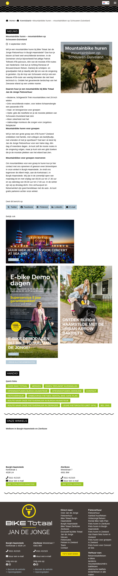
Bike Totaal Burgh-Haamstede (21, 484)
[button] (12, 207)
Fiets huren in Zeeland (98, 532)
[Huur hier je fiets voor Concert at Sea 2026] (40, 241)
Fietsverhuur (66, 516)
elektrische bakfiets (97, 569)
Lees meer (13, 259)
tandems (92, 561)
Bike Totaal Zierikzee (72, 484)
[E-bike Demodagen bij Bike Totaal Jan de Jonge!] (32, 312)
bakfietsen (93, 566)
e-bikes (91, 558)
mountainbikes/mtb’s (97, 564)
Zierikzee (65, 529)
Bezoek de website (16, 569)
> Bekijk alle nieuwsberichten (21, 362)
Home (12, 21)
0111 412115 (14, 478)
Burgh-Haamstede (69, 524)
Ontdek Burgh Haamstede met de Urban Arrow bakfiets (83, 326)
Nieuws (64, 537)
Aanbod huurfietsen (97, 516)
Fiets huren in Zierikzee (99, 524)
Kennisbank (25, 21)
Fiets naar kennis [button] (70, 554)
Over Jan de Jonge (69, 513)
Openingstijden (15, 572)
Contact (64, 548)
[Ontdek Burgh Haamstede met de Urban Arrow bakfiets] (86, 304)
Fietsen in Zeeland (69, 542)
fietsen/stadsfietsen (97, 556)
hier (54, 163)
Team (63, 545)
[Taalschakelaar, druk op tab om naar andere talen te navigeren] (105, 2)
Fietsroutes (66, 540)
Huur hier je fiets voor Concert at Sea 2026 (37, 251)
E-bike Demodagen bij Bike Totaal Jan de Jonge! (29, 343)
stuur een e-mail (16, 481)
